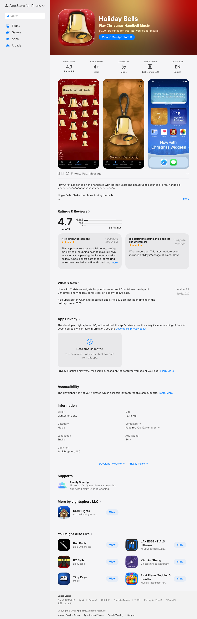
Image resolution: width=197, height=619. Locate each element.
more (186, 198)
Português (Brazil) (153, 600)
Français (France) (122, 600)
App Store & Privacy (94, 615)
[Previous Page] (54, 67)
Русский (92, 600)
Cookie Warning (115, 615)
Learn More (167, 370)
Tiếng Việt (171, 600)
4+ (127, 439)
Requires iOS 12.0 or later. (141, 427)
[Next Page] (193, 67)
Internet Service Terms (69, 615)
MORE (115, 262)
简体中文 (105, 600)
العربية (81, 600)
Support (131, 615)
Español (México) (66, 600)
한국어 (137, 600)
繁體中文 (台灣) (65, 603)
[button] (25, 26)
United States (64, 596)
